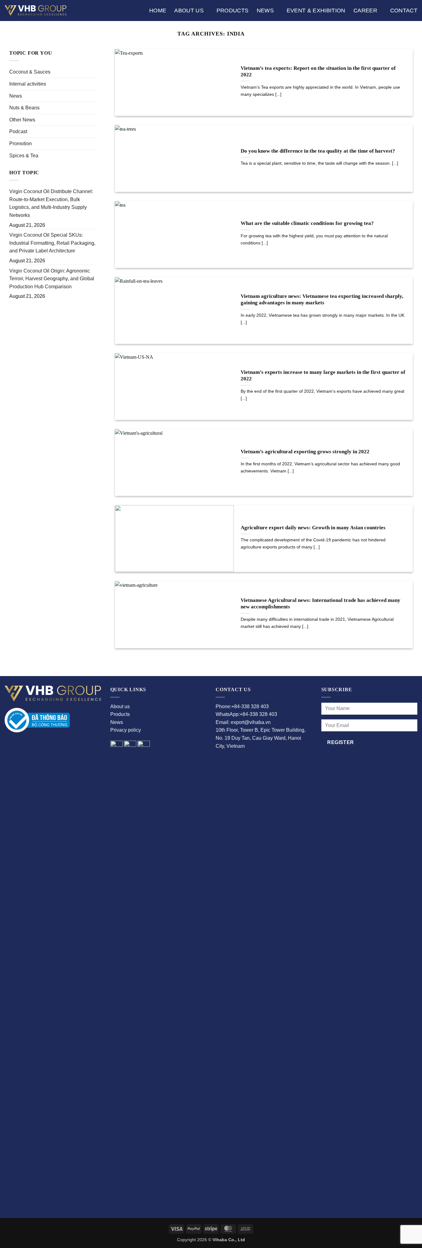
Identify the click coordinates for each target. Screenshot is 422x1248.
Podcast (18, 131)
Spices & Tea (23, 155)
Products (233, 10)
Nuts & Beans (24, 107)
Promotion (20, 143)
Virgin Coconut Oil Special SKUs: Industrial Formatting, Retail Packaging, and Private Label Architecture (52, 242)
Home (157, 10)
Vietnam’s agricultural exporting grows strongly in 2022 (305, 452)
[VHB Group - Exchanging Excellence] (35, 10)
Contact (403, 10)
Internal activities (27, 84)
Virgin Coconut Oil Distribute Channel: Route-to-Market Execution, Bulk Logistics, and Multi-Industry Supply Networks (51, 203)
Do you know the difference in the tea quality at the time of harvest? (318, 151)
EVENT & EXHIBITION (316, 10)
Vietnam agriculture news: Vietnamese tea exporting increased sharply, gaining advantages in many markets (322, 299)
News (265, 10)
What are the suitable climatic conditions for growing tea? (307, 223)
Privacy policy (125, 730)
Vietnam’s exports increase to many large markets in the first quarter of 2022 (323, 375)
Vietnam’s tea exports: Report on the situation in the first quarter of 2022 (318, 71)
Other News (22, 119)
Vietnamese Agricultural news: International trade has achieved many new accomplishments (320, 603)
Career (365, 10)
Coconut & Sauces (29, 71)
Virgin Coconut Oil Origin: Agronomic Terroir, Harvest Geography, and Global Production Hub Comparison (51, 278)
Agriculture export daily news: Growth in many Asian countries (313, 528)
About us (189, 10)
